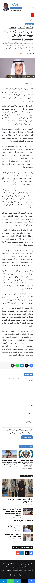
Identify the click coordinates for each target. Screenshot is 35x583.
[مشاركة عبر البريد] (13, 366)
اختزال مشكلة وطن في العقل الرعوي (17, 15)
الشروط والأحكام (6, 570)
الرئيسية (30, 20)
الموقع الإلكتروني (28, 421)
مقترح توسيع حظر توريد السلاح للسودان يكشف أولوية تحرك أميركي (9, 462)
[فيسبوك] (31, 366)
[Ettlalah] (12, 6)
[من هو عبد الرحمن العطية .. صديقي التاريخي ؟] (28, 537)
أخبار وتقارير (23, 20)
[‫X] (27, 366)
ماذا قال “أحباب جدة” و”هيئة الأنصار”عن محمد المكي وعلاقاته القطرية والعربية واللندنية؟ (12, 512)
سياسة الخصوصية (17, 570)
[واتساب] (17, 366)
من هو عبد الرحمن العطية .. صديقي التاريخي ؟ (12, 535)
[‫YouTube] (18, 553)
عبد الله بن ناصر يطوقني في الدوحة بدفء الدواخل (19, 500)
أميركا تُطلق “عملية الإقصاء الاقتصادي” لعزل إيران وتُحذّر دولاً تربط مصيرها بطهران (25, 463)
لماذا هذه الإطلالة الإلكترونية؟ (23, 520)
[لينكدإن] (22, 366)
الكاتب (25, 570)
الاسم (31, 405)
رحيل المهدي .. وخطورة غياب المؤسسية (12, 527)
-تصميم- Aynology (11, 567)
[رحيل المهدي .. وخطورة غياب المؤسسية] (28, 528)
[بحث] (25, 7)
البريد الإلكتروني (28, 413)
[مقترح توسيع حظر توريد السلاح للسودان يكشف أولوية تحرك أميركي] (9, 454)
